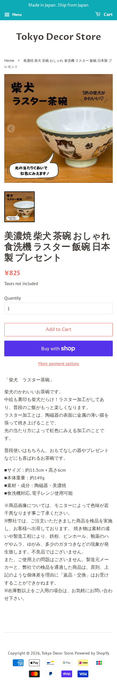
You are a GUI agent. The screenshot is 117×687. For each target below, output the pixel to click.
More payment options (58, 363)
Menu (16, 14)
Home (9, 60)
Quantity (12, 298)
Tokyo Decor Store (58, 37)
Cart (108, 14)
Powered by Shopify (92, 653)
